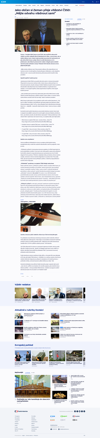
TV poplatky (17, 419)
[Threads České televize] (84, 411)
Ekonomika (48, 5)
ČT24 (32, 276)
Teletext (16, 421)
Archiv (28, 276)
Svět (38, 5)
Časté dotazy (34, 429)
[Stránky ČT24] (52, 416)
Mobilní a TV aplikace (19, 429)
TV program (17, 416)
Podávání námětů (34, 427)
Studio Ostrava (34, 421)
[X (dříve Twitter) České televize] (82, 411)
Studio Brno (33, 419)
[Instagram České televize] (75, 411)
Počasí (53, 5)
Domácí (34, 5)
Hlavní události (19, 5)
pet (15, 16)
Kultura (61, 5)
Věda (57, 5)
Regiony (42, 5)
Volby (29, 5)
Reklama (33, 418)
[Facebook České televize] (77, 411)
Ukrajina (25, 5)
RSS (84, 435)
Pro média (33, 416)
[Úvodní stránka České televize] (21, 411)
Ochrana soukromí (29, 435)
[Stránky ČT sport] (64, 416)
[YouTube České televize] (80, 411)
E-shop (16, 427)
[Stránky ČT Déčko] (52, 419)
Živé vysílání (17, 418)
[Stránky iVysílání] (76, 416)
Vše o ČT (16, 430)
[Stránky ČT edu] (75, 419)
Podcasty (66, 5)
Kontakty (33, 430)
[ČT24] (3, 2)
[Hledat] (93, 2)
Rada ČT (33, 423)
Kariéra (32, 425)
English (23, 435)
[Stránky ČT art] (63, 419)
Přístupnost (36, 435)
